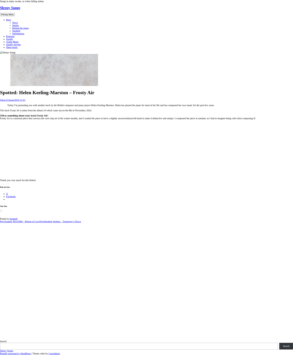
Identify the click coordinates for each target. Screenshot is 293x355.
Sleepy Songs (10, 8)
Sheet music (12, 47)
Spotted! (16, 31)
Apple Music (12, 42)
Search (3, 341)
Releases (10, 36)
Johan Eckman (7, 100)
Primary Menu (7, 14)
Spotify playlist (13, 44)
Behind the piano (20, 28)
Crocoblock (54, 353)
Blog (8, 20)
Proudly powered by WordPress (15, 353)
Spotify (9, 39)
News (15, 22)
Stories (15, 25)
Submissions (18, 33)
